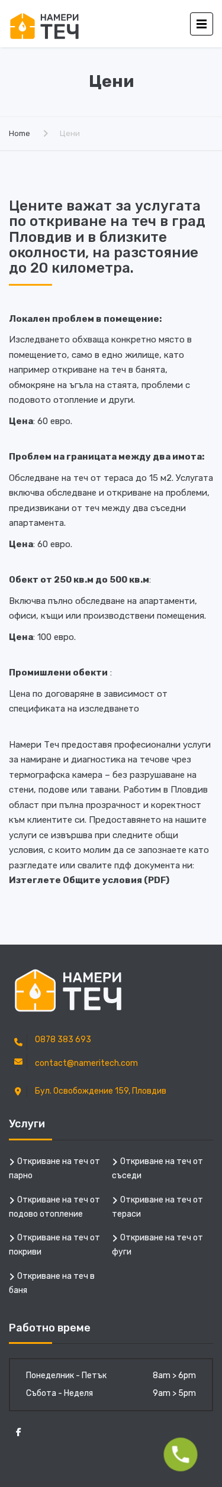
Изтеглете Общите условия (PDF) (89, 880)
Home (19, 133)
